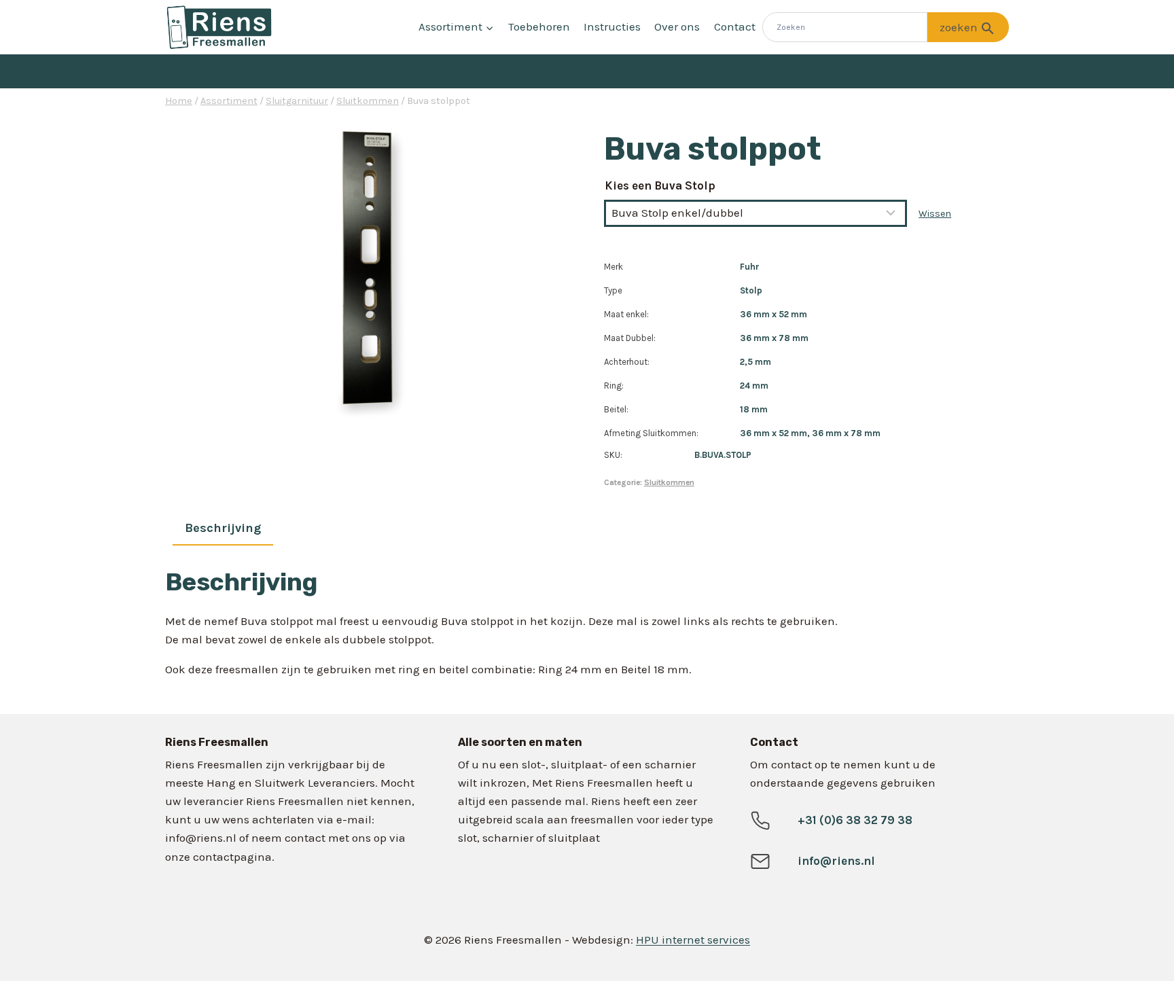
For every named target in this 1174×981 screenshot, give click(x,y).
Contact (734, 26)
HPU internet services (693, 939)
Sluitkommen (669, 482)
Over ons (677, 26)
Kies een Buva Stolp (660, 185)
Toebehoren (539, 26)
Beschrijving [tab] (223, 527)
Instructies (612, 26)
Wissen (935, 213)
